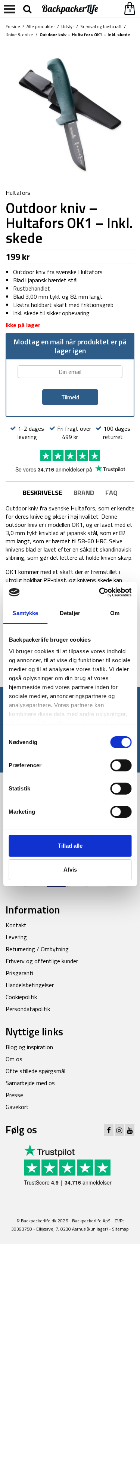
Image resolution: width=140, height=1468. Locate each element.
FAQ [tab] (111, 493)
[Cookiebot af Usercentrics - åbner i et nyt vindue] (99, 592)
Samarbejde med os (30, 1082)
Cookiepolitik (21, 996)
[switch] (120, 765)
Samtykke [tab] (25, 613)
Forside (13, 26)
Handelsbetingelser (30, 984)
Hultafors (18, 192)
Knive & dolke (19, 34)
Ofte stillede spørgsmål (35, 1070)
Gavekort (17, 1106)
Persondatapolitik (28, 1008)
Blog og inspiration (29, 1046)
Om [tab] (114, 613)
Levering (16, 937)
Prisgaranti (19, 972)
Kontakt (16, 925)
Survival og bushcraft (101, 26)
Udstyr (67, 26)
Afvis (70, 869)
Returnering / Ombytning (37, 949)
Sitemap (120, 1228)
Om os (14, 1058)
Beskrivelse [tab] (42, 493)
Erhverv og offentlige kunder (42, 960)
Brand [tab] (84, 493)
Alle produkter (41, 26)
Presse (14, 1094)
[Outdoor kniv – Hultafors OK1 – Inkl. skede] (70, 114)
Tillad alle (70, 845)
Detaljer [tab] (70, 613)
